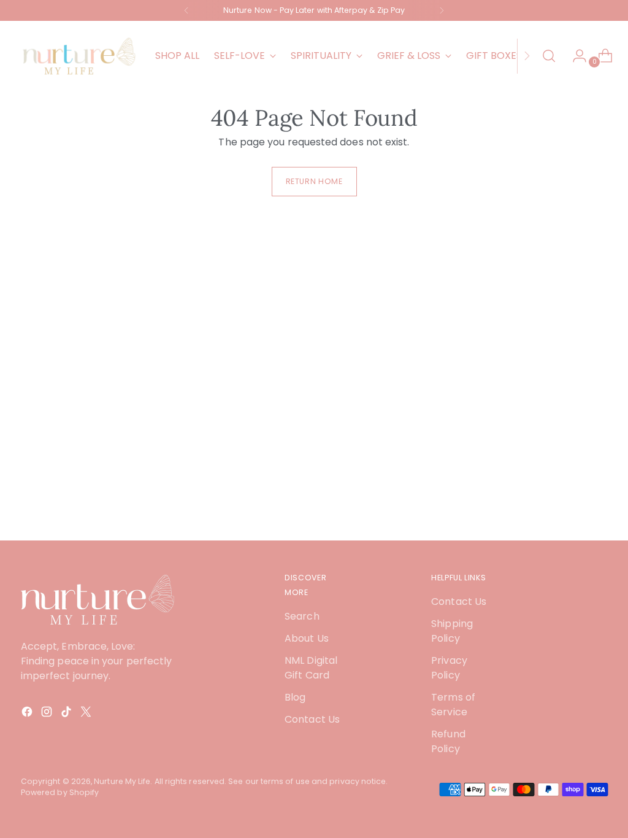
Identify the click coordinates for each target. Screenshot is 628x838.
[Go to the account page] (574, 56)
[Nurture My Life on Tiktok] (67, 713)
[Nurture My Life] (79, 56)
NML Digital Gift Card (311, 667)
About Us (307, 638)
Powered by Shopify (60, 792)
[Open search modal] (549, 56)
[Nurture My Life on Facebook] (28, 713)
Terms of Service (453, 704)
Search (302, 616)
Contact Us (312, 719)
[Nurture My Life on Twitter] (87, 713)
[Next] (441, 10)
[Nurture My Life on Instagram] (47, 713)
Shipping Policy (452, 631)
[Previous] (186, 10)
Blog (295, 697)
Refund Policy (448, 741)
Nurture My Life (122, 781)
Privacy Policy (449, 667)
